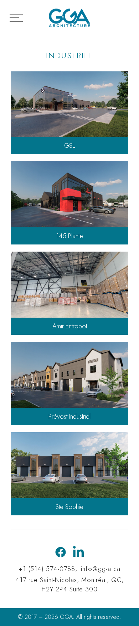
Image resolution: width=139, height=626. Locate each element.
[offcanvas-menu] (16, 18)
